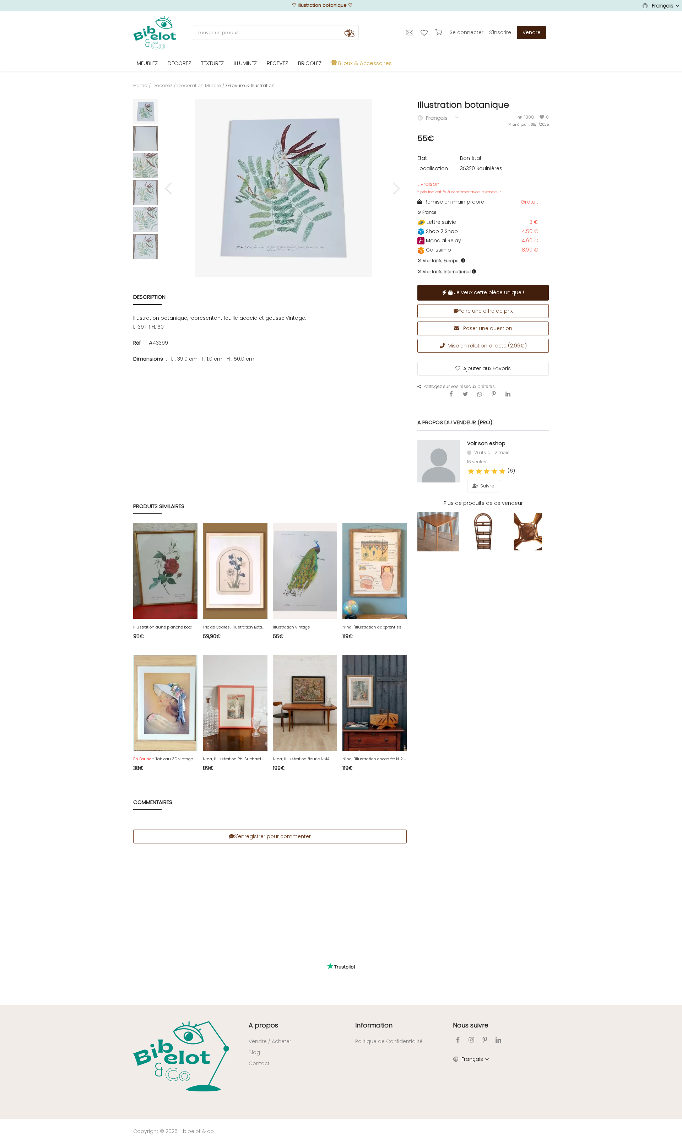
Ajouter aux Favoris (487, 368)
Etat (422, 158)
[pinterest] (485, 1040)
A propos (263, 1025)
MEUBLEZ (147, 63)
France (429, 212)
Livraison (459, 187)
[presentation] (169, 188)
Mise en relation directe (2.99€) (486, 345)
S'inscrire (500, 32)
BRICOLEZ (309, 63)
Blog (254, 1052)
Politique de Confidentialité (389, 1041)
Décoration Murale (199, 85)
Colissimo (437, 249)
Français (662, 5)
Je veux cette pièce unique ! (488, 292)
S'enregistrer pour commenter (272, 836)
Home (140, 85)
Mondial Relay (442, 240)
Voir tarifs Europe (440, 261)
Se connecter (466, 32)
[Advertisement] (270, 420)
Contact (259, 1063)
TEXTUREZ (212, 63)
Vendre (532, 32)
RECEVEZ (277, 63)
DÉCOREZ (179, 63)
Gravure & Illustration (250, 85)
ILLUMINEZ (245, 63)
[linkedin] (498, 1040)
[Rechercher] (349, 33)
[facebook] (458, 1040)
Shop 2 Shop (441, 231)
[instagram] (471, 1040)
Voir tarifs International (446, 272)
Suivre (486, 485)
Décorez (162, 85)
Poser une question (487, 328)
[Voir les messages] (410, 32)
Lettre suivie (440, 222)
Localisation (432, 168)
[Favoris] (425, 32)
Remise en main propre (453, 201)
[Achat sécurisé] (439, 32)
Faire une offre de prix (486, 310)
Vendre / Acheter (270, 1041)
